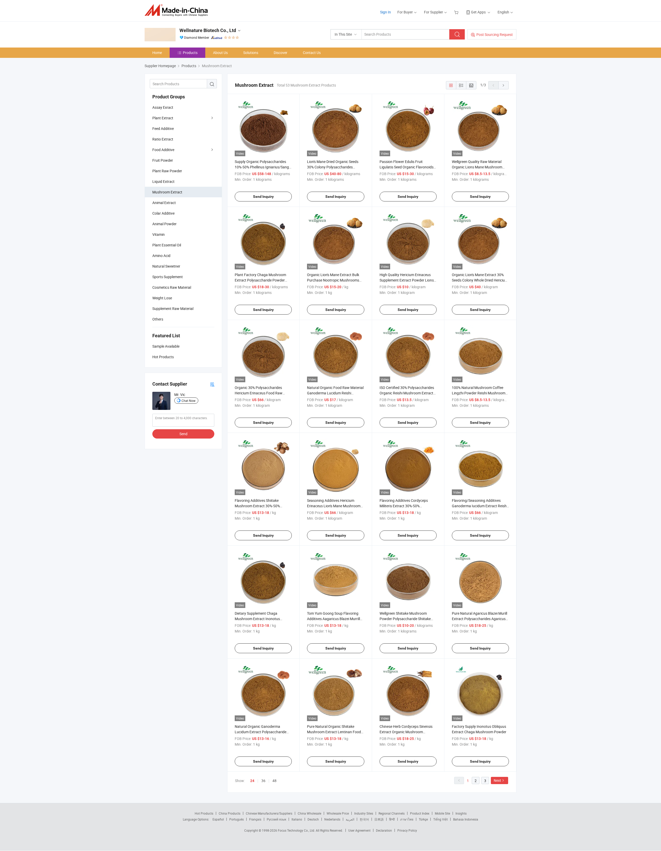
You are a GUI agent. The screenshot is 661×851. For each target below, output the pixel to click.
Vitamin (158, 234)
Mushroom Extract (167, 192)
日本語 (379, 819)
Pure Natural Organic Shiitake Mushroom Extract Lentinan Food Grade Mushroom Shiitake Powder (334, 732)
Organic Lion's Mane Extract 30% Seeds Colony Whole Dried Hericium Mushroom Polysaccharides (480, 280)
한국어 (364, 819)
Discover (280, 52)
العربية (350, 819)
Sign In (385, 12)
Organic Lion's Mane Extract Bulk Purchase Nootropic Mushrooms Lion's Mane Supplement (333, 280)
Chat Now (188, 401)
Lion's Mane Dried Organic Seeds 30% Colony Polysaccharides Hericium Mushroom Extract (332, 167)
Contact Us (312, 52)
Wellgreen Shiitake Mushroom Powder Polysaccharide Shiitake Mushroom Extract (405, 619)
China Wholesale (309, 813)
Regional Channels (392, 813)
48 (274, 780)
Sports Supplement (167, 276)
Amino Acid (161, 255)
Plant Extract (162, 117)
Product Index (419, 813)
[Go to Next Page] (503, 85)
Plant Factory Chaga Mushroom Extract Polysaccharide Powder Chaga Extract (260, 280)
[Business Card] (212, 384)
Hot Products (204, 813)
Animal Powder (164, 223)
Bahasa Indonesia (465, 819)
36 (263, 780)
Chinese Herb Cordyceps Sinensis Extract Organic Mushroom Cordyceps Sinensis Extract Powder (408, 732)
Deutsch (313, 819)
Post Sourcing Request (494, 34)
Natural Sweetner (166, 266)
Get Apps (478, 12)
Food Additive (163, 149)
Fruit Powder (162, 160)
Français (255, 819)
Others (157, 319)
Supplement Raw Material (172, 308)
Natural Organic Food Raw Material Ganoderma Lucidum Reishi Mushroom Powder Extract (335, 393)
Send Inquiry (263, 196)
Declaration (384, 830)
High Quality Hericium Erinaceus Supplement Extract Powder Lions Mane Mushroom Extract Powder (407, 280)
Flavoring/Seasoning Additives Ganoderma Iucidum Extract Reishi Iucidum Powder (479, 506)
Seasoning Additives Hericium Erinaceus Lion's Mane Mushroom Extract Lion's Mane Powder (333, 506)
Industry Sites (363, 813)
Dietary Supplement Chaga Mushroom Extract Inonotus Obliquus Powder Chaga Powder (261, 619)
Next (497, 780)
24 (252, 781)
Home (157, 52)
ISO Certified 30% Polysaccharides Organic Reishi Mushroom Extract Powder (407, 393)
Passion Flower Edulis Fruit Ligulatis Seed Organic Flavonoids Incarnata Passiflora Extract (407, 167)
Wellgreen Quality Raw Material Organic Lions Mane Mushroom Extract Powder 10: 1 (477, 167)
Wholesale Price (338, 813)
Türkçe (423, 819)
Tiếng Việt (440, 819)
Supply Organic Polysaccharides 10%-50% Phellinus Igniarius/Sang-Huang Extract (262, 167)
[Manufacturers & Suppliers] (178, 10)
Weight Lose (162, 297)
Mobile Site (442, 813)
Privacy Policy (407, 830)
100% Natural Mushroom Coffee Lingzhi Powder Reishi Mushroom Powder (478, 393)
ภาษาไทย (406, 819)
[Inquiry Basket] (457, 12)
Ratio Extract (162, 139)
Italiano (297, 819)
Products (190, 52)
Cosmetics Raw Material (171, 287)
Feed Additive (163, 128)
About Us (220, 52)
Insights (461, 813)
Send (183, 433)
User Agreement (359, 830)
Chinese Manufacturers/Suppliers (269, 813)
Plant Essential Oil (166, 245)
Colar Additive (163, 213)
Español (218, 819)
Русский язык (276, 819)
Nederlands (332, 819)
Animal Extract (164, 202)
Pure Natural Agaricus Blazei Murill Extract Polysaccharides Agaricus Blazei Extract (479, 619)
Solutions (250, 52)
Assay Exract (162, 107)
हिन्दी (392, 819)
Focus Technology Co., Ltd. (297, 830)
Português (236, 819)
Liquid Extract (163, 181)
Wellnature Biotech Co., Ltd (207, 30)
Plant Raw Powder (167, 170)
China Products (229, 813)
